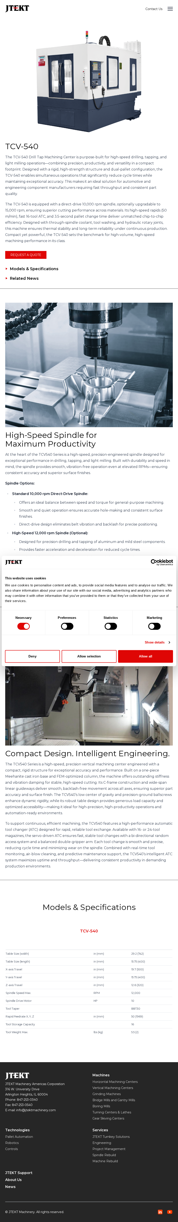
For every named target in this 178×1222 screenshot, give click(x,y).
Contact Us (153, 9)
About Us (13, 1180)
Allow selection (89, 656)
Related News (24, 278)
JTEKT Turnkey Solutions (111, 1137)
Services (100, 1130)
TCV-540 (89, 931)
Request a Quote (25, 255)
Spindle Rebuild (104, 1155)
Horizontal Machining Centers (115, 1082)
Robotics (12, 1143)
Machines (101, 1075)
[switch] (67, 626)
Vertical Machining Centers (112, 1088)
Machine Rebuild (105, 1161)
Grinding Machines (106, 1094)
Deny (32, 656)
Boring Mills (101, 1106)
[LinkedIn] (160, 1212)
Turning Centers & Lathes (111, 1112)
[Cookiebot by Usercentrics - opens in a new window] (154, 562)
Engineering (101, 1143)
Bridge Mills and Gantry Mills (113, 1100)
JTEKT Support (18, 1173)
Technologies (17, 1130)
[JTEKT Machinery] (17, 8)
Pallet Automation (19, 1137)
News (10, 1187)
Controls (11, 1149)
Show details (155, 642)
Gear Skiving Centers (108, 1118)
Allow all (145, 656)
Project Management (108, 1149)
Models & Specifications (34, 268)
